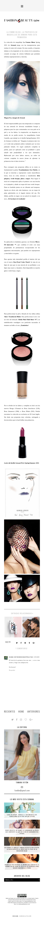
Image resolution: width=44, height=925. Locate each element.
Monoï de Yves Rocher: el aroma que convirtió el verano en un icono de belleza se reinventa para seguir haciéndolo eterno (22, 866)
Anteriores (33, 711)
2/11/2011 (36, 657)
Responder (12, 670)
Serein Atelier (25, 916)
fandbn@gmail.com (22, 790)
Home (21, 711)
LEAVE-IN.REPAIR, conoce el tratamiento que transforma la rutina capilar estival (22, 815)
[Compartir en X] (17, 643)
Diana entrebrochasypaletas (21, 657)
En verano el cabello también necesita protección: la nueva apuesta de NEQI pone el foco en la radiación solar (22, 849)
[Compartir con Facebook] (21, 643)
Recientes (9, 711)
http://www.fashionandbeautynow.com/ (28, 901)
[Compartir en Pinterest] (25, 643)
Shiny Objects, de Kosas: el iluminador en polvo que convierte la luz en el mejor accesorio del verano (22, 832)
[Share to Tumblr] (29, 643)
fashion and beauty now (22, 898)
